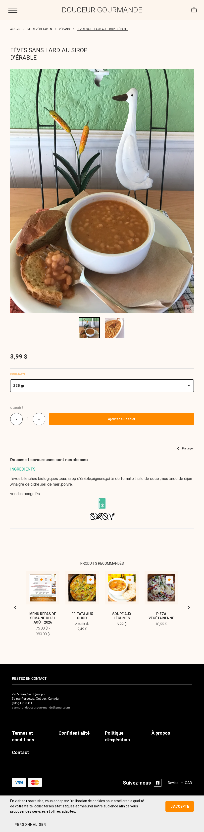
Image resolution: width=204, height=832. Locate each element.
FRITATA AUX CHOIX (82, 616)
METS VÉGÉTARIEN (39, 29)
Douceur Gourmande (102, 9)
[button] (102, 385)
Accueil (15, 29)
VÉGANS (64, 29)
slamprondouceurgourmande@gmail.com (41, 707)
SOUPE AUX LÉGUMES (121, 616)
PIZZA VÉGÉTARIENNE (161, 616)
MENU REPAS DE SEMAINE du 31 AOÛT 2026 (42, 618)
